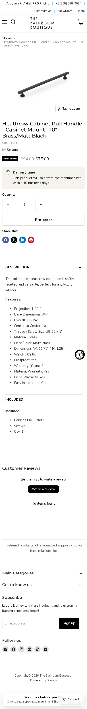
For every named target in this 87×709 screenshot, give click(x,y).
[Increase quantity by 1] (41, 204)
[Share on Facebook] (5, 240)
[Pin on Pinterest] (31, 240)
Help (81, 11)
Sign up (69, 623)
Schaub (12, 150)
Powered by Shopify (43, 680)
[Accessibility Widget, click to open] (80, 354)
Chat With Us (43, 11)
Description (17, 267)
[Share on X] (14, 240)
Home (7, 38)
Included (14, 399)
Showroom (65, 11)
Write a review (43, 489)
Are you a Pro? (28, 4)
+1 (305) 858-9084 (68, 4)
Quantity (8, 195)
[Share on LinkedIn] (22, 240)
